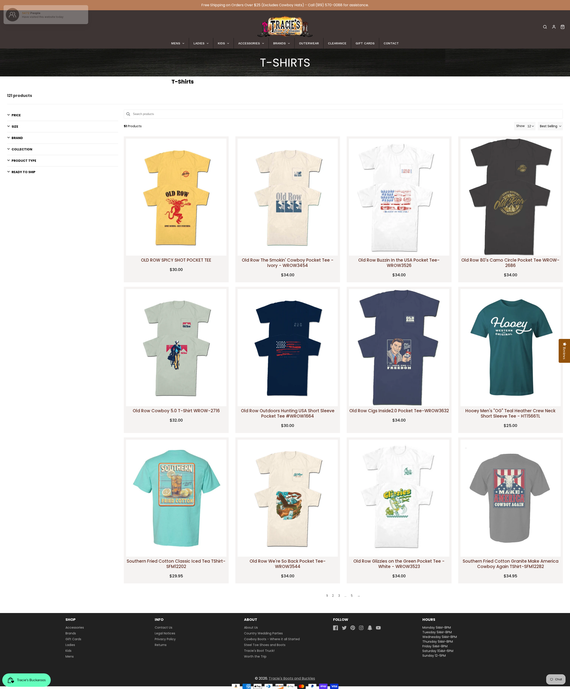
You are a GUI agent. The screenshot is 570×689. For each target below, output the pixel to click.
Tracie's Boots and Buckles (292, 678)
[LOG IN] (554, 27)
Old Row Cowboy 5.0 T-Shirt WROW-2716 (176, 411)
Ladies (70, 645)
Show (520, 126)
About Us (251, 627)
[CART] (562, 27)
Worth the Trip (255, 656)
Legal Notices (165, 633)
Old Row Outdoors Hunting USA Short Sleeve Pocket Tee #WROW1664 (287, 413)
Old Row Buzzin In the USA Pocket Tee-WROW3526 (399, 263)
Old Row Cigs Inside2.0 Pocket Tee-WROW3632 (399, 411)
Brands (70, 633)
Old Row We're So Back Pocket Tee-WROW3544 (288, 564)
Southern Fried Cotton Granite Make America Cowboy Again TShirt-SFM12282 (510, 564)
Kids (68, 650)
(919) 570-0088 (329, 5)
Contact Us (163, 627)
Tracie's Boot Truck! (259, 650)
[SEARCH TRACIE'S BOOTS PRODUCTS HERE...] (545, 27)
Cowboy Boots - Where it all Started (272, 639)
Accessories (74, 627)
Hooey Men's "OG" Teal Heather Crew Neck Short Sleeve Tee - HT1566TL (510, 413)
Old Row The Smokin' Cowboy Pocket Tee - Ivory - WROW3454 (288, 263)
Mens (69, 656)
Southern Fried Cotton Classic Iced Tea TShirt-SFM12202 (176, 564)
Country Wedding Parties (263, 633)
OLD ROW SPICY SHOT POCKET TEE (176, 260)
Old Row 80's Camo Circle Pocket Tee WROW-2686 (510, 263)
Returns (161, 645)
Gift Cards (73, 639)
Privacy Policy (165, 639)
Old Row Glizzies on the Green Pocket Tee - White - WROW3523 (399, 564)
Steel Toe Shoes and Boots (264, 645)
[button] (550, 126)
